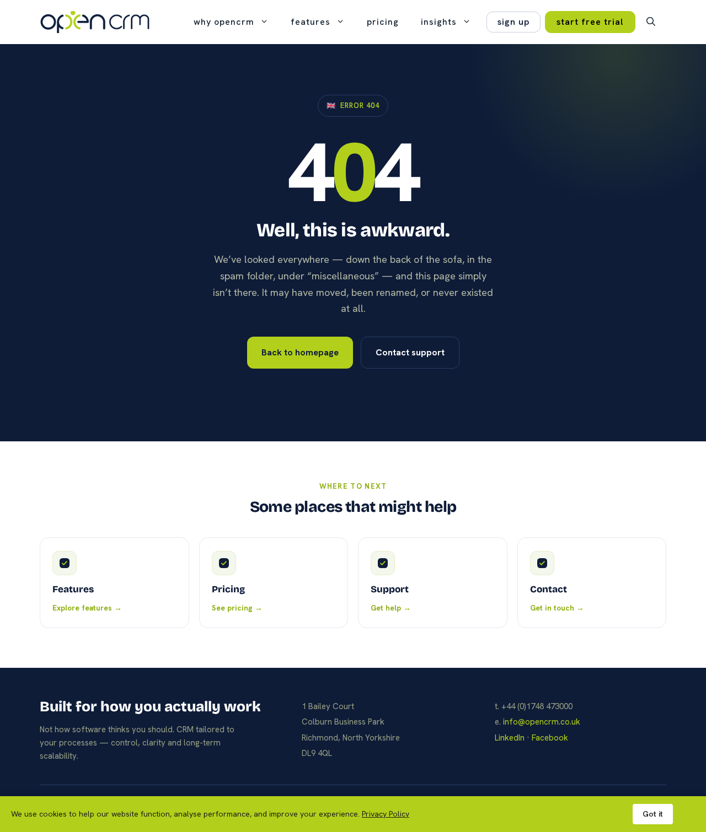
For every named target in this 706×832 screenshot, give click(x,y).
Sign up (514, 22)
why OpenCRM (224, 22)
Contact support (410, 352)
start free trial (590, 22)
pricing (383, 22)
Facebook (550, 737)
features (310, 22)
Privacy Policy (385, 814)
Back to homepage (300, 352)
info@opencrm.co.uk (541, 721)
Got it (653, 814)
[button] (650, 22)
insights (439, 22)
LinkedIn (510, 737)
